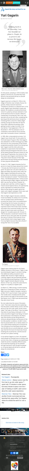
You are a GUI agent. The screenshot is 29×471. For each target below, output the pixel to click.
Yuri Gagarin (6, 377)
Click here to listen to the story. (15, 422)
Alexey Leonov (6, 380)
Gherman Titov (6, 394)
